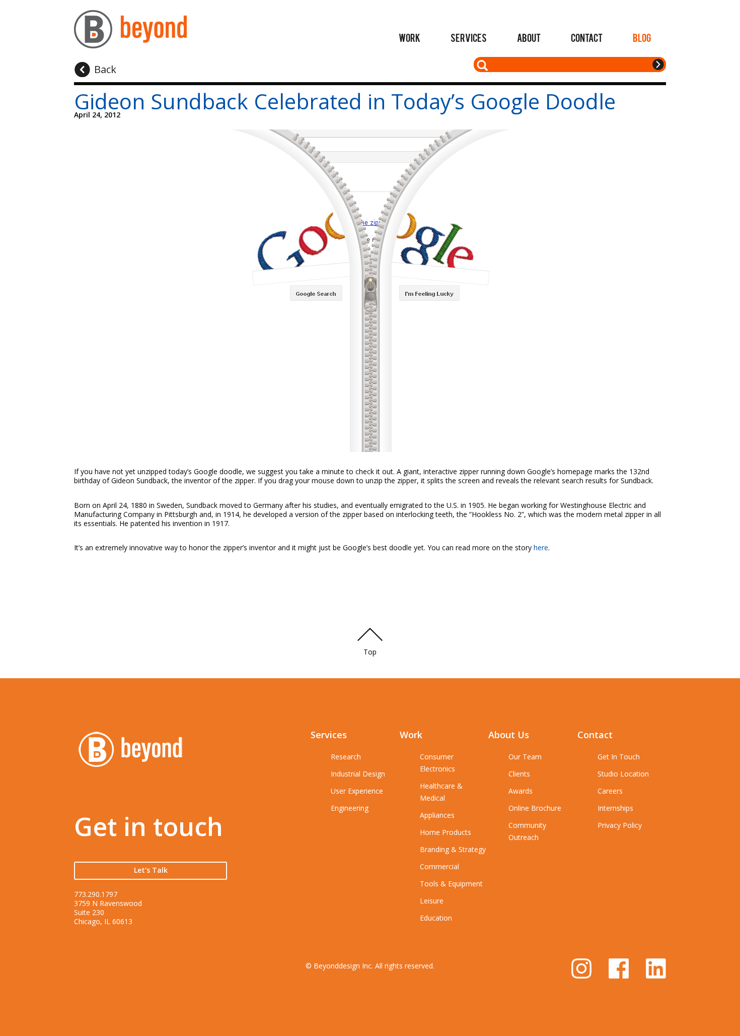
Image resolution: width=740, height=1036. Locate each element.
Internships (615, 808)
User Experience (357, 791)
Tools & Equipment (451, 883)
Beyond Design (130, 33)
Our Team (525, 756)
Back (105, 69)
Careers (610, 791)
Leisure (431, 900)
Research (346, 756)
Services (469, 37)
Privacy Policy (620, 825)
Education (436, 918)
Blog (642, 37)
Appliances (437, 815)
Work (409, 37)
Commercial (439, 866)
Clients (519, 774)
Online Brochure (534, 808)
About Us (508, 735)
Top (370, 652)
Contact (587, 37)
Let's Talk (151, 870)
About (529, 37)
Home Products (445, 832)
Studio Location (623, 774)
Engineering (349, 808)
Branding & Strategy (453, 849)
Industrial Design (358, 774)
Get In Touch (619, 756)
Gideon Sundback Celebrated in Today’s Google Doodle (345, 101)
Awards (520, 791)
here (541, 547)
